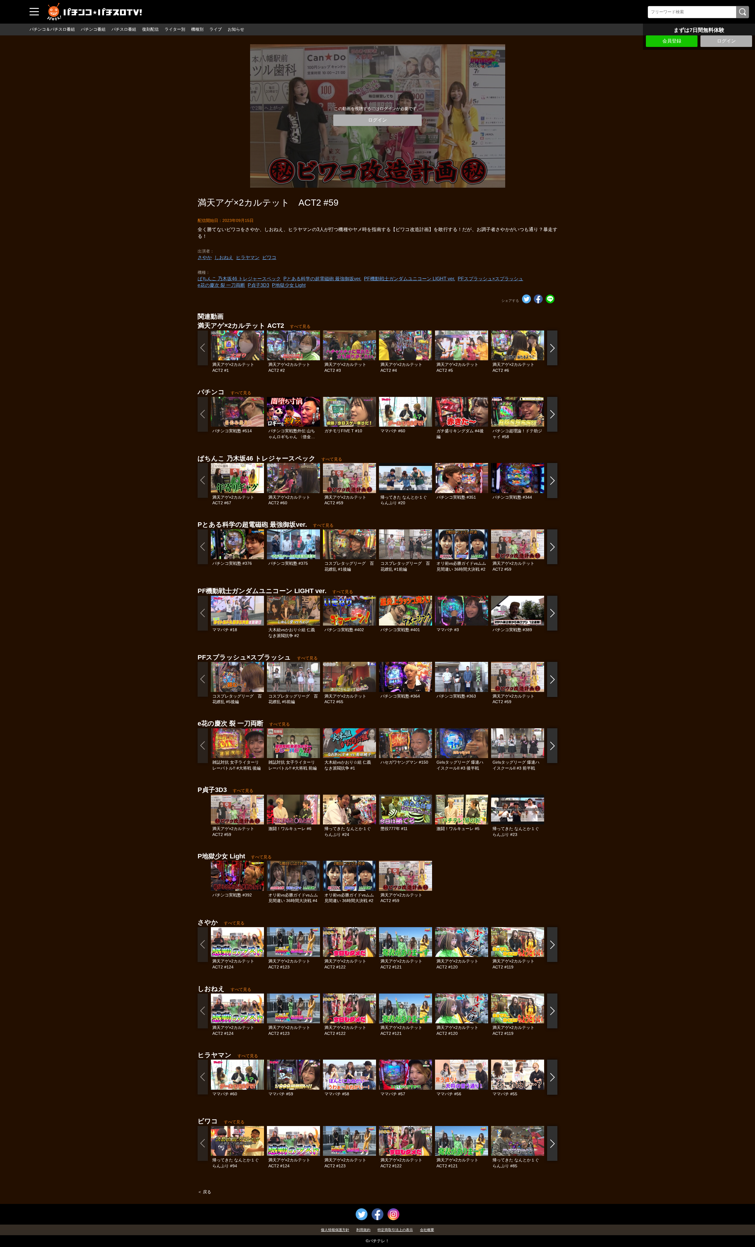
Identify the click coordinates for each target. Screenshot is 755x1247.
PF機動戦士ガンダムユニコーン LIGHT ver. (409, 278)
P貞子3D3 (258, 285)
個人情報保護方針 (335, 1230)
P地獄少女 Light (289, 285)
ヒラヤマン (248, 257)
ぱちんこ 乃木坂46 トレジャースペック (239, 278)
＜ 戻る (204, 1191)
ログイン (726, 40)
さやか (205, 257)
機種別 (197, 29)
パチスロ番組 (123, 29)
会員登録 (671, 40)
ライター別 (175, 29)
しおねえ (223, 257)
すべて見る (300, 326)
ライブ (215, 29)
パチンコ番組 (93, 29)
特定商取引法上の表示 (395, 1230)
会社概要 (427, 1230)
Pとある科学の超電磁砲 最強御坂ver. (322, 278)
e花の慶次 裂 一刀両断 (221, 285)
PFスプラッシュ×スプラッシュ (490, 278)
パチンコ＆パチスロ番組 (52, 29)
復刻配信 (150, 29)
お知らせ (236, 29)
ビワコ (269, 257)
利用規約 (363, 1230)
